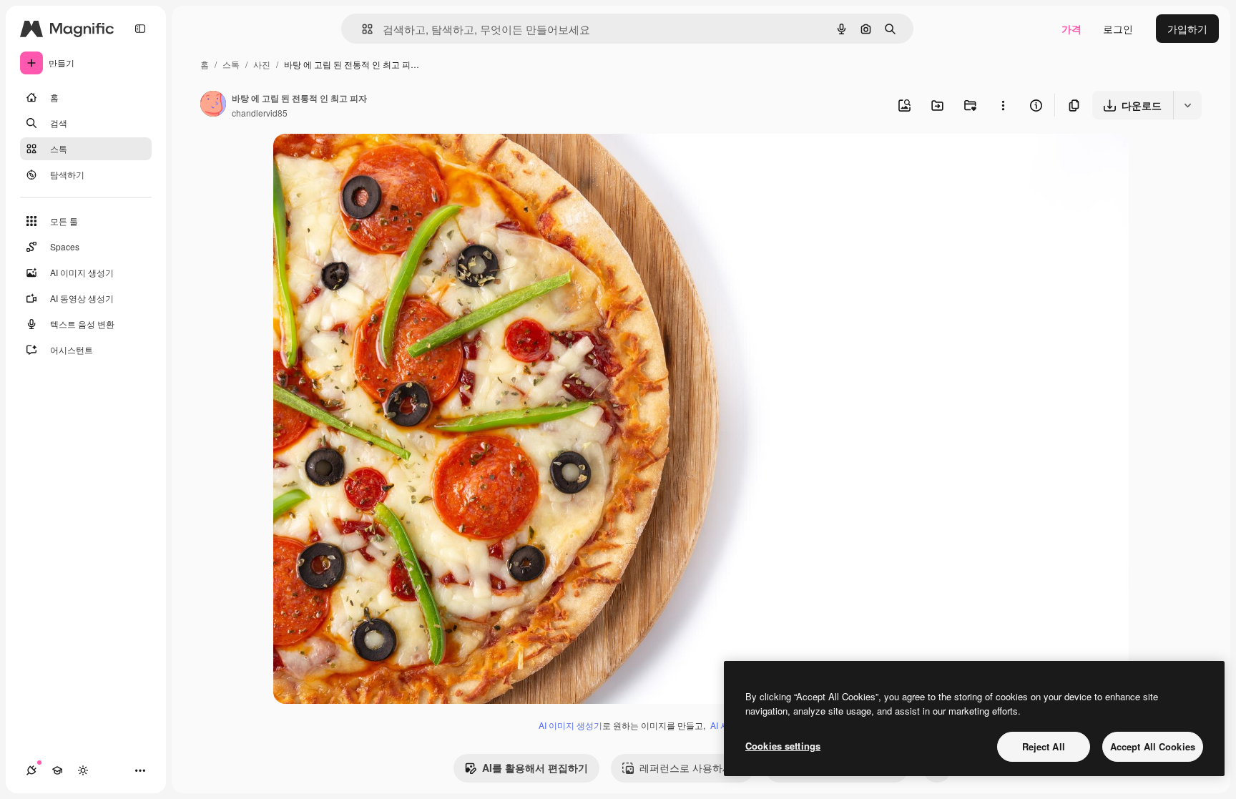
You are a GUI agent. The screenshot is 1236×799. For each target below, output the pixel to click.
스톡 (231, 64)
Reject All (1043, 746)
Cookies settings (782, 746)
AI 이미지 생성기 (570, 725)
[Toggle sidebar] (140, 28)
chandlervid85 (260, 113)
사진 (261, 64)
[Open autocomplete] (361, 29)
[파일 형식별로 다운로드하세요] (1187, 105)
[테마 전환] (83, 770)
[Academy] (57, 770)
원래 (355, 161)
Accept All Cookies (1152, 746)
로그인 (1118, 28)
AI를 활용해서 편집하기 (535, 767)
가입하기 (1187, 28)
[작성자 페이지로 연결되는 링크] (213, 105)
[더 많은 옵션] (1003, 105)
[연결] (31, 770)
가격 (1071, 28)
